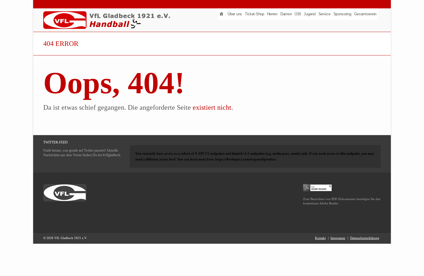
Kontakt (320, 238)
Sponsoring (342, 14)
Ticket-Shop (254, 14)
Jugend (309, 14)
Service (324, 14)
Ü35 (297, 14)
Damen (286, 14)
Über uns (235, 14)
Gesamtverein (365, 14)
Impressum (338, 238)
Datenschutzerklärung (364, 238)
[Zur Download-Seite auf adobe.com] (317, 187)
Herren (272, 14)
